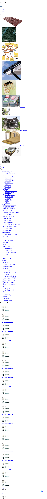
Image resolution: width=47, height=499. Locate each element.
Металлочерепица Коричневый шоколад (10, 172)
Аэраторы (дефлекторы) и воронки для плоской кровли (10, 226)
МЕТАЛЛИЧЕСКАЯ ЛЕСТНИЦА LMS (8, 214)
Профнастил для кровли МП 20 (7, 188)
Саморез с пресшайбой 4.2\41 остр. (7, 423)
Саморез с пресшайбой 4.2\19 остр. (7, 349)
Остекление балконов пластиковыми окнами (9, 269)
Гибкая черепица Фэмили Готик (9, 197)
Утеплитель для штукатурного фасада (8, 259)
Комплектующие (7, 255)
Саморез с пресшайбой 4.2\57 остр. (7, 460)
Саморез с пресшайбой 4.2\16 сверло (7, 340)
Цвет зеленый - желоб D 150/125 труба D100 (10, 276)
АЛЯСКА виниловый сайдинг (8, 250)
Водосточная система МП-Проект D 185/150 (10, 275)
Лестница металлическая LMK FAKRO (8, 215)
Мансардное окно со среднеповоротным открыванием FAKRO (13, 261)
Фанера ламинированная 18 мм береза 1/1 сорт (9, 208)
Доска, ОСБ (3, 204)
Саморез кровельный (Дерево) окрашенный (8, 282)
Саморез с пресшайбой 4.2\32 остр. (7, 386)
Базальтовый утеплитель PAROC (7, 258)
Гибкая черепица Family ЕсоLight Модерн (10, 195)
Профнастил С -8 (5, 189)
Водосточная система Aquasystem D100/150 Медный (9, 279)
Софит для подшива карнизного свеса (8, 222)
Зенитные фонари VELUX (6, 268)
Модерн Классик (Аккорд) (8, 198)
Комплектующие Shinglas (8, 193)
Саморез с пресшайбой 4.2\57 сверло (7, 469)
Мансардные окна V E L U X (5, 260)
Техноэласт (6, 238)
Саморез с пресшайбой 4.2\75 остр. (7, 478)
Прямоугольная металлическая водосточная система (9, 272)
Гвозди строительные (7, 288)
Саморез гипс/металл (7, 294)
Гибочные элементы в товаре (8, 228)
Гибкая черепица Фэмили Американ (9, 196)
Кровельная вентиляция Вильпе (7, 230)
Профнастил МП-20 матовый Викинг (9, 180)
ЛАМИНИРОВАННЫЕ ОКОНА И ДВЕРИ (8, 246)
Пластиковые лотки (5, 233)
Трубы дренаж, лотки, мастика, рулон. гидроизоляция (8, 297)
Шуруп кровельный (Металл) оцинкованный (9, 284)
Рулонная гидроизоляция (6, 237)
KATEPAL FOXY (7, 201)
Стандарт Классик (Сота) (8, 199)
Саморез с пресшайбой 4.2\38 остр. (7, 405)
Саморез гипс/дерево (7, 293)
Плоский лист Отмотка (8, 185)
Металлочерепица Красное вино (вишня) (10, 173)
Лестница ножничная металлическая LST (8, 216)
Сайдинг (4, 256)
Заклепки (4, 285)
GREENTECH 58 (5, 242)
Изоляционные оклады (6, 265)
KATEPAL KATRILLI (7, 202)
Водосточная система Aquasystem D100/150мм (9, 278)
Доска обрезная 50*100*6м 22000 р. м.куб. (8, 207)
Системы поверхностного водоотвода (9, 235)
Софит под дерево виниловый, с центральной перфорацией (12, 224)
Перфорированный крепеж (8, 287)
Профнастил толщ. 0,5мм (8, 181)
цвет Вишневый (7, 274)
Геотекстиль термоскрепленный (9, 240)
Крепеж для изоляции (6, 291)
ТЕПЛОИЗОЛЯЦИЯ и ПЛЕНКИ (6, 257)
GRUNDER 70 (5, 243)
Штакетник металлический (6, 175)
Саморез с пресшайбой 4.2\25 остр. (7, 368)
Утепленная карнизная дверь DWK (7, 210)
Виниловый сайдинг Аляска (8, 253)
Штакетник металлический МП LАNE (9, 176)
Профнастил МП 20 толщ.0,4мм (9, 179)
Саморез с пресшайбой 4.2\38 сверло (7, 414)
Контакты (3, 12)
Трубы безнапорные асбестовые (7, 218)
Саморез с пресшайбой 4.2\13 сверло (7, 322)
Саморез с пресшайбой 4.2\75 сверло (7, 488)
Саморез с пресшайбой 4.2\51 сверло (7, 451)
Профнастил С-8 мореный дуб (8, 187)
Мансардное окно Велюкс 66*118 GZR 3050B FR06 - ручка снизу (13, 263)
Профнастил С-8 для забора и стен (9, 183)
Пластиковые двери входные (6, 270)
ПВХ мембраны (7, 299)
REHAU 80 (4, 245)
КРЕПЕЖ (3, 281)
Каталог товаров (4, 10)
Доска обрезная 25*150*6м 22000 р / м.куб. (8, 206)
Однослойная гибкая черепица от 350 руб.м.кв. (11, 191)
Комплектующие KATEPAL (8, 200)
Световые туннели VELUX (6, 267)
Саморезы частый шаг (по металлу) (9, 295)
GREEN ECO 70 (5, 241)
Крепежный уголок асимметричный (9, 289)
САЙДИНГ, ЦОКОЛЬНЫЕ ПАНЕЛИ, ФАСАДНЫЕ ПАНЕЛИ (11, 247)
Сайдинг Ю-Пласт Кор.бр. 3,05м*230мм (10, 249)
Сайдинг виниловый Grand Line (7, 254)
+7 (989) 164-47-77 (2, 493)
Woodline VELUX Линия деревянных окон (10, 264)
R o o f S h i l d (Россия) (6, 194)
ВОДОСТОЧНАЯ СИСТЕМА (5, 271)
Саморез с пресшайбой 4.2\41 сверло (7, 432)
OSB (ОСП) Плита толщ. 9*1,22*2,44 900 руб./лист (9, 205)
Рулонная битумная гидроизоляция (7, 300)
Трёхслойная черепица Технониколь (9, 192)
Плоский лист (6, 184)
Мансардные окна (5, 262)
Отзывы (3, 11)
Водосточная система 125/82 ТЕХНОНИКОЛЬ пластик (12, 277)
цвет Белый (6, 273)
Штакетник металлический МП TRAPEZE (10, 177)
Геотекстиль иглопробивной (8, 239)
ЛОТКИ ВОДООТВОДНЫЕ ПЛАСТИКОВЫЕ (11, 234)
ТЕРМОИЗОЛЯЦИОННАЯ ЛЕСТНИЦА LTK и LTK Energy (11, 212)
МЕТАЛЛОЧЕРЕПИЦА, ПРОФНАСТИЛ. (7, 171)
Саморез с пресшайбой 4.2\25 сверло (7, 377)
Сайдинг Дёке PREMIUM (8, 251)
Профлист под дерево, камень (7, 186)
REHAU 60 (4, 244)
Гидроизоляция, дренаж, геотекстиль (6, 232)
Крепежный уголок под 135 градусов (9, 290)
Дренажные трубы (5, 236)
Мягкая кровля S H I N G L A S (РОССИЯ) (8, 190)
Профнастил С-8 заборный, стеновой (8, 174)
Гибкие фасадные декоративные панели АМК (10, 252)
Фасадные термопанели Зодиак (9, 248)
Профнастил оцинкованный (6, 182)
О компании (3, 9)
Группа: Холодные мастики (6, 298)
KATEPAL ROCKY (7, 203)
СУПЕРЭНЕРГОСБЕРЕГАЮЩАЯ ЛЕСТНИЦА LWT (10, 213)
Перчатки (4, 292)
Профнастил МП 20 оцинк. (8, 178)
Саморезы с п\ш (5, 296)
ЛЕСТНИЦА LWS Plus (6, 211)
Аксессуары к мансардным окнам (7, 266)
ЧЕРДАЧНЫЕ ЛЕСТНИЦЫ (5, 209)
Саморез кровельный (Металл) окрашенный (8, 283)
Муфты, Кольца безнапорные (7, 220)
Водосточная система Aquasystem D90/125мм (9, 280)
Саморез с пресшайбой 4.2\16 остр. (7, 331)
